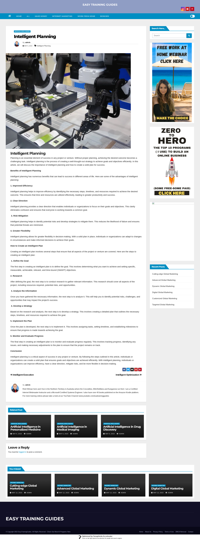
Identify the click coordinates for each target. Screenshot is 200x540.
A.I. (28, 16)
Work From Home (86, 16)
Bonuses (104, 16)
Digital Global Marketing (162, 292)
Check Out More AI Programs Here (58, 532)
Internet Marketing (62, 16)
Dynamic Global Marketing (163, 286)
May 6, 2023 (17, 434)
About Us (148, 532)
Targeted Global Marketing (163, 305)
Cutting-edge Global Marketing (165, 274)
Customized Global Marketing (164, 298)
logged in (22, 452)
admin (27, 42)
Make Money (41, 16)
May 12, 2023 (17, 493)
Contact (190, 532)
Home (19, 16)
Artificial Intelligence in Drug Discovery (122, 428)
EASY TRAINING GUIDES (100, 4)
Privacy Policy (158, 532)
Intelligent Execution (23, 375)
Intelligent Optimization (128, 375)
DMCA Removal (181, 532)
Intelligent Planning (35, 36)
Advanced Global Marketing (164, 280)
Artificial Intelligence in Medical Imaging (72, 428)
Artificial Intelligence (22, 31)
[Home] (10, 16)
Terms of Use (169, 532)
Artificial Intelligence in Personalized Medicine (25, 428)
